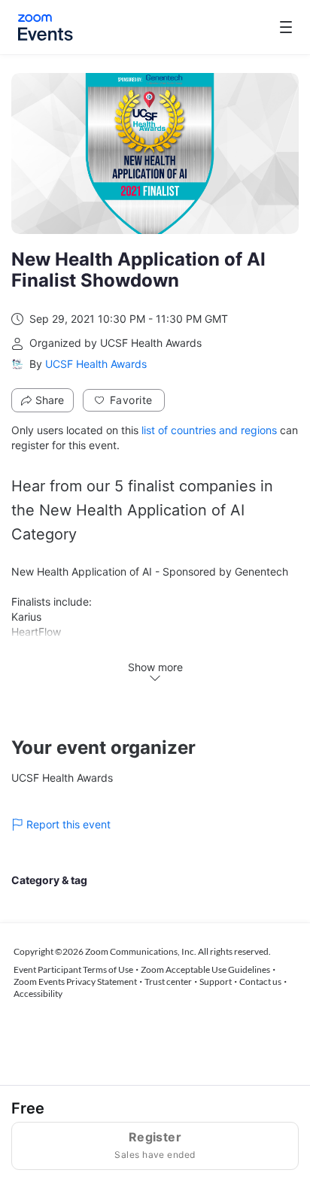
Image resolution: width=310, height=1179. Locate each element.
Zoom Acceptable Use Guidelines (205, 969)
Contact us (260, 981)
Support (215, 981)
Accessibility (38, 993)
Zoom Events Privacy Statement (75, 981)
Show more (155, 667)
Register (154, 1144)
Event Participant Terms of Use (73, 969)
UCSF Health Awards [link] (96, 364)
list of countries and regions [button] (209, 430)
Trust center (168, 981)
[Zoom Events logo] (45, 27)
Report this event (68, 825)
